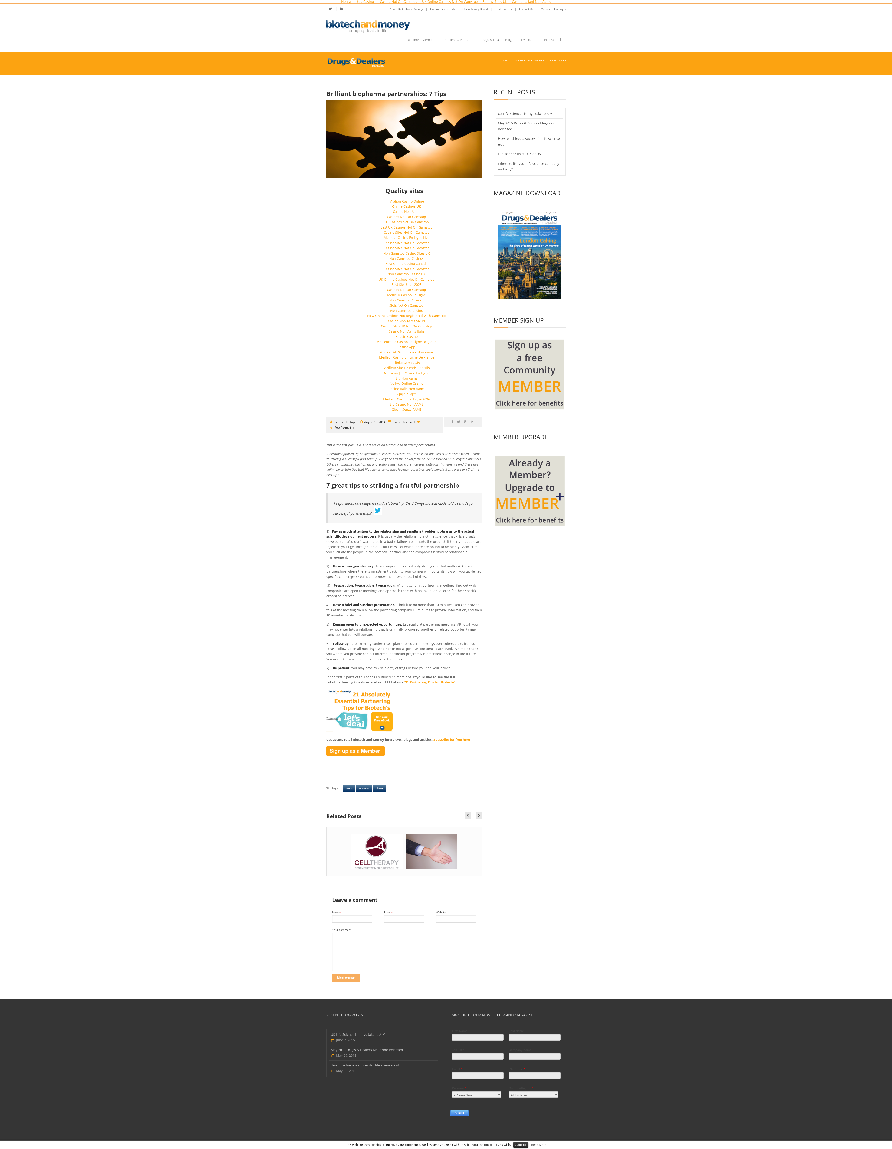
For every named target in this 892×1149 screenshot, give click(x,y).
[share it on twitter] (459, 422)
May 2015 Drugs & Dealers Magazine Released (367, 1050)
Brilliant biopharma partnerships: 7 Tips (540, 60)
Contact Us (526, 9)
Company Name (521, 1050)
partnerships (364, 788)
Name (337, 912)
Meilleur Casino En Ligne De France (406, 357)
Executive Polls (551, 39)
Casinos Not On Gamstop (406, 217)
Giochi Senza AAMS (407, 409)
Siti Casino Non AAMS (406, 404)
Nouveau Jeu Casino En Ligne (406, 373)
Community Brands (442, 9)
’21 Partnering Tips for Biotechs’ (430, 682)
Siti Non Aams (406, 378)
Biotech (397, 422)
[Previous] (468, 815)
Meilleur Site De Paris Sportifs (406, 368)
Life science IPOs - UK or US (519, 154)
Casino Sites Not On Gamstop (407, 232)
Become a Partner (457, 39)
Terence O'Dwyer (345, 422)
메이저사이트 (406, 394)
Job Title (459, 1050)
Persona (459, 1088)
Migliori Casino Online (406, 201)
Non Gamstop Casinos (406, 258)
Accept (520, 1144)
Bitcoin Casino (407, 336)
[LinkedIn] (341, 9)
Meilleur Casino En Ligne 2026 (406, 399)
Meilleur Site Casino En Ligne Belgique (406, 342)
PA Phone (517, 1069)
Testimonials (503, 9)
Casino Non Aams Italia (407, 331)
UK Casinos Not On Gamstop (406, 222)
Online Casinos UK (406, 206)
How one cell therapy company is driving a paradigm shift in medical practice (377, 861)
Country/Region (521, 1088)
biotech (349, 788)
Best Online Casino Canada (406, 263)
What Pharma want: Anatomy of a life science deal (432, 862)
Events (526, 39)
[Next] (479, 815)
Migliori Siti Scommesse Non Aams (406, 352)
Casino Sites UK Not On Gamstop (406, 326)
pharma (380, 788)
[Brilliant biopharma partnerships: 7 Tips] (404, 139)
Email (388, 912)
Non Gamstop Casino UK (406, 274)
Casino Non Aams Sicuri (406, 321)
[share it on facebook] (453, 422)
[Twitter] (333, 9)
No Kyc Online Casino (406, 383)
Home (505, 60)
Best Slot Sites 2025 (406, 284)
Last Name (516, 1031)
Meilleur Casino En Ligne (406, 295)
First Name (460, 1031)
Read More (538, 1144)
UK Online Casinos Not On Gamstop (406, 279)
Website (441, 912)
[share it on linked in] (473, 422)
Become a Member (421, 39)
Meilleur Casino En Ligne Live (406, 237)
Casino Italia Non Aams (407, 388)
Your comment (341, 930)
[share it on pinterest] (466, 422)
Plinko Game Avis (406, 362)
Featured (409, 422)
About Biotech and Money (406, 9)
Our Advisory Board (475, 9)
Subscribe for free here (451, 739)
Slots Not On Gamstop (406, 305)
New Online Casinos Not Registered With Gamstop (406, 315)
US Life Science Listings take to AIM (525, 113)
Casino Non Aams (406, 211)
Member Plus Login (553, 9)
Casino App (406, 347)
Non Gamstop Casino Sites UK (406, 253)
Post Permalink (344, 428)
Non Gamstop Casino (406, 310)
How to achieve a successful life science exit (365, 1065)
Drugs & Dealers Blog (496, 39)
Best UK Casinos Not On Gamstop (406, 227)
